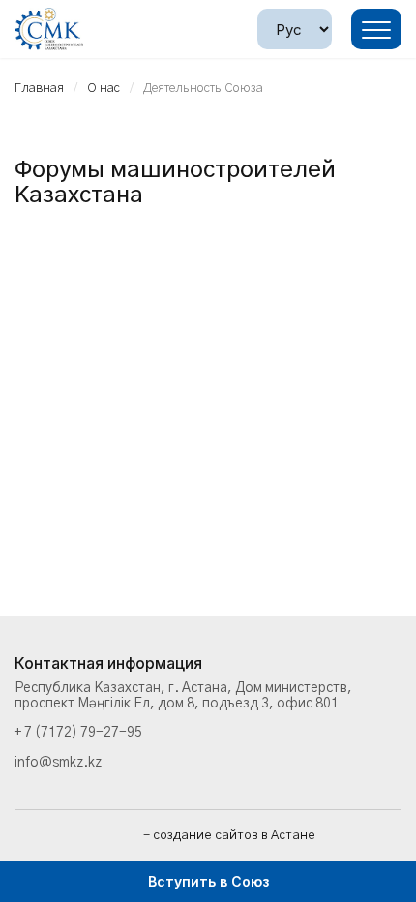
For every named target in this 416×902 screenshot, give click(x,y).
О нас (103, 88)
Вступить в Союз (208, 881)
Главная (39, 88)
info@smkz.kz (58, 762)
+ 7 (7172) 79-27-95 (78, 732)
